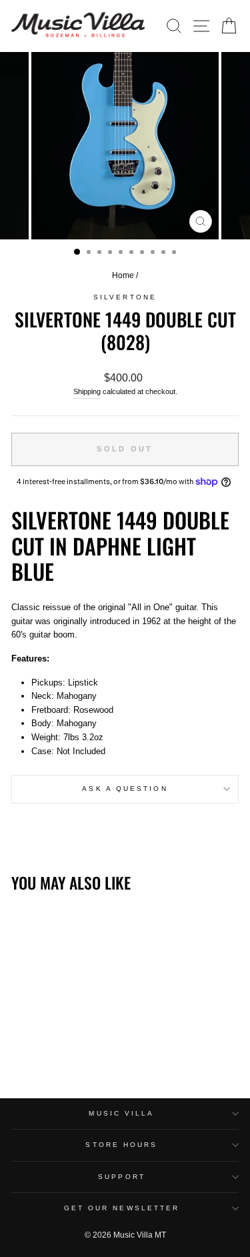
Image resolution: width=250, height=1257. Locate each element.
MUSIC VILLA (121, 1113)
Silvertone (125, 297)
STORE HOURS (121, 1144)
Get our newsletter (122, 1208)
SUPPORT (121, 1176)
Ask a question (124, 788)
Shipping (87, 391)
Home (123, 275)
